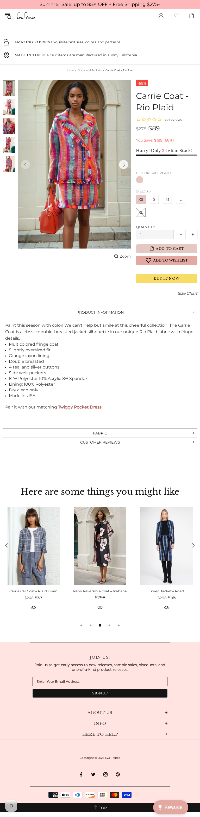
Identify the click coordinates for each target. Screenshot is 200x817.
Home (70, 70)
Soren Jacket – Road (167, 591)
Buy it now (167, 278)
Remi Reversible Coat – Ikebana (100, 591)
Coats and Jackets (90, 70)
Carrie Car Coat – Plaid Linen (33, 591)
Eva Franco (26, 15)
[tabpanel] (33, 564)
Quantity (145, 227)
